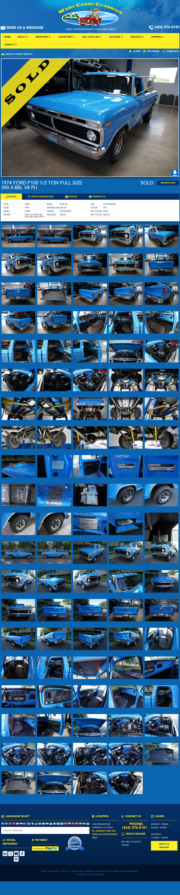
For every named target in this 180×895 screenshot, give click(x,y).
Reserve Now (168, 182)
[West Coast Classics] (90, 16)
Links (74, 871)
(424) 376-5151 (134, 827)
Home (44, 871)
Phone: (134, 824)
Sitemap (89, 871)
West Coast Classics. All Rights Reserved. (119, 871)
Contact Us (53, 871)
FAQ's (81, 871)
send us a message (164, 846)
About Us (65, 871)
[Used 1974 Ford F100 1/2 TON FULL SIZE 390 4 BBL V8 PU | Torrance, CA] (90, 118)
